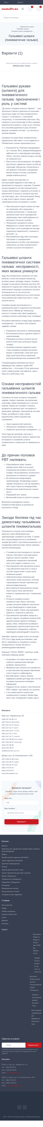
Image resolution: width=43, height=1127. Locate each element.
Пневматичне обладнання (11, 879)
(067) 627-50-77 (9, 733)
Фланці (4, 867)
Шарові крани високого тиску (12, 870)
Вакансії (5, 920)
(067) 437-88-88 (12, 739)
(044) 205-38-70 (8, 748)
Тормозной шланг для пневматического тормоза (21, 63)
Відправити (21, 822)
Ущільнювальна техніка (10, 891)
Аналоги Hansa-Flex (9, 914)
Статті (4, 917)
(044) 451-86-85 (8, 745)
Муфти (4, 854)
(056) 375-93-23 (8, 768)
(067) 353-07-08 (10, 722)
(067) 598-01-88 (10, 759)
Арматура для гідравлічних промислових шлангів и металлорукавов (21, 850)
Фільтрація (6, 885)
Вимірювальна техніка (10, 888)
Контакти (5, 923)
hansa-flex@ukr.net (12, 1073)
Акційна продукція (8, 911)
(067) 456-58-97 (12, 742)
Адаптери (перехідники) (11, 864)
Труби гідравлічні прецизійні (12, 860)
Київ (5, 2)
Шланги (4, 846)
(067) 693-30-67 (10, 731)
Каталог (5, 841)
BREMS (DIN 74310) (21, 66)
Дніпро (20, 2)
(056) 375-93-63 (8, 770)
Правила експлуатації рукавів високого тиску (36, 1000)
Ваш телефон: (10, 808)
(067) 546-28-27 (9, 765)
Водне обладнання (9, 876)
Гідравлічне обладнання (11, 882)
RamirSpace (36, 1117)
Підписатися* (33, 1045)
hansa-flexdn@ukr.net (10, 773)
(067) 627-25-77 (11, 736)
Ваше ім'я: (8, 798)
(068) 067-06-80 (9, 719)
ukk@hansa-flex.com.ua (10, 751)
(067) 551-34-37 (10, 725)
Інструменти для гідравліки (12, 894)
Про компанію (7, 905)
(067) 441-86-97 (10, 762)
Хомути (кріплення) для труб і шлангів (16, 873)
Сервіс (4, 908)
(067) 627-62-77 (10, 728)
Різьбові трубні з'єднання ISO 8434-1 (15, 857)
